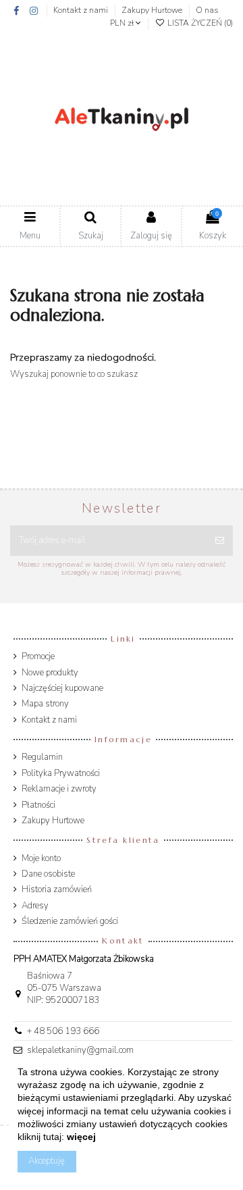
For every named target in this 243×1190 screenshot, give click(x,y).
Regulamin (42, 757)
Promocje (38, 656)
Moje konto (41, 858)
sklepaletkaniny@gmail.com (80, 1050)
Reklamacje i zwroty (59, 789)
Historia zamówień (57, 889)
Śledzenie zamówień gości (70, 921)
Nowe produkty (50, 673)
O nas (207, 10)
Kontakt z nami (81, 10)
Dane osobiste (48, 874)
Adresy (35, 906)
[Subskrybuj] (220, 541)
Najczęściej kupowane (62, 688)
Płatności (38, 805)
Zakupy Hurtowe (153, 10)
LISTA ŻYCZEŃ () (199, 23)
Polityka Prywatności (61, 773)
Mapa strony (45, 704)
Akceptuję (46, 1161)
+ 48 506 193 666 (63, 1031)
